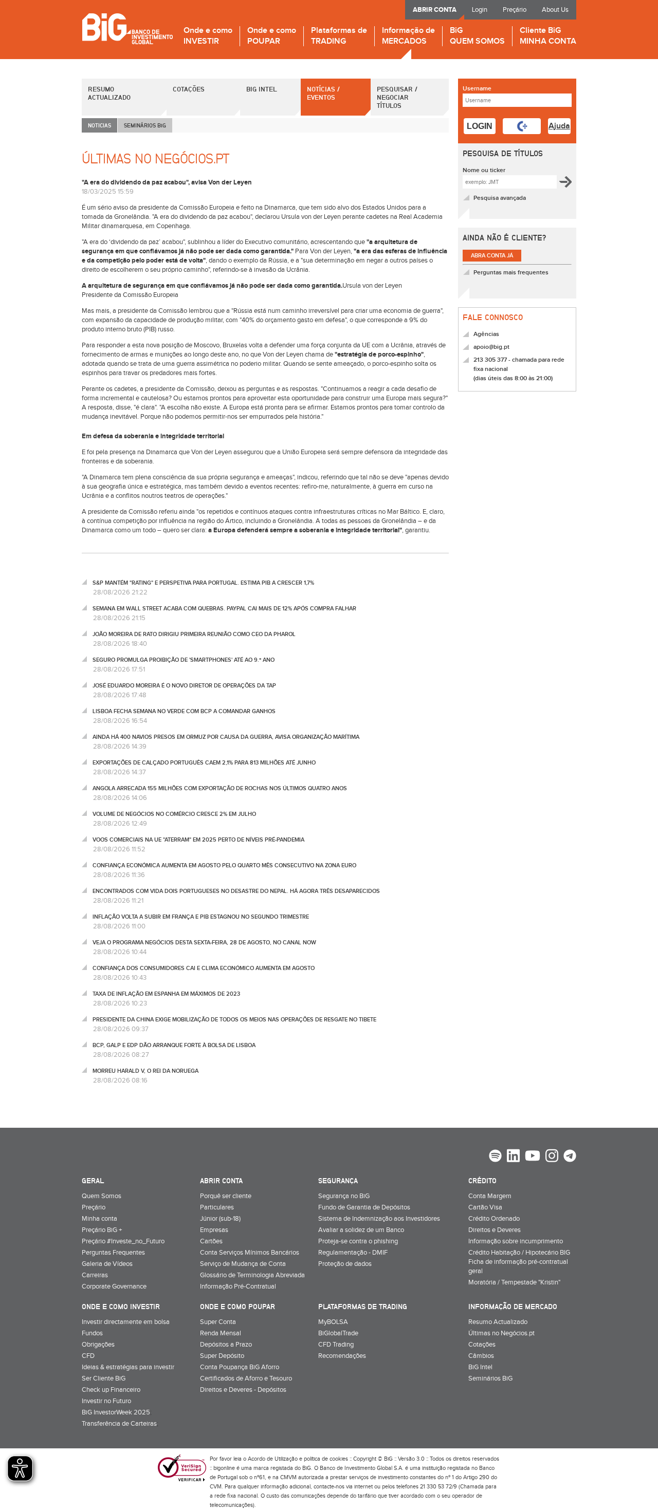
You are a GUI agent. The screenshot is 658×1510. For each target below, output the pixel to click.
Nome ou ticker (484, 170)
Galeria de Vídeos (107, 1264)
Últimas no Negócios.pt (501, 1333)
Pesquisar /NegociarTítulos (397, 97)
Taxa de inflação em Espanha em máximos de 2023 (166, 994)
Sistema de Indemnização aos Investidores (379, 1219)
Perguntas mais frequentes (511, 272)
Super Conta (218, 1322)
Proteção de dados (345, 1264)
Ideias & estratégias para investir (128, 1367)
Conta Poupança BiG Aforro (239, 1367)
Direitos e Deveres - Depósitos (243, 1390)
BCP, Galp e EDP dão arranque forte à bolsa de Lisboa (174, 1045)
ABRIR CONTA (434, 10)
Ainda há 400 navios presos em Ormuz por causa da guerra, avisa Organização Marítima (226, 737)
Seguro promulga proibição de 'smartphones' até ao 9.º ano (184, 660)
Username (477, 88)
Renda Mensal (220, 1333)
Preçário (514, 10)
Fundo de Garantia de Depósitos (364, 1207)
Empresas (214, 1230)
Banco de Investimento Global (127, 28)
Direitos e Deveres (494, 1230)
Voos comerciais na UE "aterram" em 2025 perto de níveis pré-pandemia (198, 839)
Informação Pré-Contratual (238, 1286)
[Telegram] (569, 1157)
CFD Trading (336, 1344)
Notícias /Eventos (323, 93)
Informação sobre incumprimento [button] (515, 1241)
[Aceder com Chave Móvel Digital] (522, 126)
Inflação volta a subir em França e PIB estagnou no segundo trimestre (201, 917)
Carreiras (95, 1275)
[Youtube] (532, 1157)
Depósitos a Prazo (226, 1344)
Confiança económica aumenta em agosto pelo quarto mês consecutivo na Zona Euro (224, 865)
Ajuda (559, 126)
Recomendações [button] (342, 1356)
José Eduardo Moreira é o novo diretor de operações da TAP (184, 685)
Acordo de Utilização (273, 1459)
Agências (486, 334)
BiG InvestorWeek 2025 (116, 1412)
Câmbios (481, 1356)
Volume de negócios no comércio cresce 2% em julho (174, 814)
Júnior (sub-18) (220, 1219)
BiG (477, 36)
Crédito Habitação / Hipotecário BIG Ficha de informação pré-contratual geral (519, 1261)
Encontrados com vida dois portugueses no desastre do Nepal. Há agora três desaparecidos (236, 891)
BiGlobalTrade (338, 1333)
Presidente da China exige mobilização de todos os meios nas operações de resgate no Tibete (234, 1019)
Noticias (99, 125)
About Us (555, 10)
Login (479, 10)
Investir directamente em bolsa (126, 1322)
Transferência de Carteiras (119, 1424)
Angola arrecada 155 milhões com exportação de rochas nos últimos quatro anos (220, 788)
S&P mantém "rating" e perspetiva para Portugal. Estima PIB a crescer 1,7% (203, 583)
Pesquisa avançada (499, 198)
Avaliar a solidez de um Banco (361, 1230)
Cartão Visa (485, 1207)
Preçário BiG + (102, 1230)
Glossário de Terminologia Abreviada (252, 1275)
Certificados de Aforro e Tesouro (246, 1378)
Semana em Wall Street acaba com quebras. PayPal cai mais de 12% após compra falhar (224, 608)
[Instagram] (551, 1157)
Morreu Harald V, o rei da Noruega (145, 1071)
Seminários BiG (490, 1378)
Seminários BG (145, 125)
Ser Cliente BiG (103, 1378)
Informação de (408, 36)
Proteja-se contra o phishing (358, 1241)
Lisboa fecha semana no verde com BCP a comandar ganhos (184, 711)
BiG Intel (261, 89)
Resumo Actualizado (109, 93)
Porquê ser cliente (225, 1196)
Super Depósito (222, 1356)
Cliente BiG (548, 36)
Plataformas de (339, 36)
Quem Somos (101, 1196)
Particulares (217, 1207)
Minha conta (99, 1219)
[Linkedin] (513, 1157)
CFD (88, 1356)
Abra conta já (492, 255)
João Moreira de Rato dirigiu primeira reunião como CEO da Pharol (194, 634)
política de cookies (326, 1459)
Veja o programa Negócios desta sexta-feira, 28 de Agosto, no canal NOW (204, 942)
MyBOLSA (333, 1322)
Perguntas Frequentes (113, 1252)
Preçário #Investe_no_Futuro (123, 1241)
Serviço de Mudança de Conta (243, 1264)
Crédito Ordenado (494, 1219)
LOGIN (479, 126)
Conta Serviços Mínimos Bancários (249, 1252)
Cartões (211, 1241)
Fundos (92, 1333)
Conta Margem (489, 1196)
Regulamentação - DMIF (353, 1252)
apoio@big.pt (491, 347)
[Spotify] (495, 1157)
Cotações (189, 89)
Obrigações (98, 1344)
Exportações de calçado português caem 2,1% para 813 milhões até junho (204, 762)
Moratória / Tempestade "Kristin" (514, 1282)
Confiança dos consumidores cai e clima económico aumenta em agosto (204, 968)
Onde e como (208, 36)
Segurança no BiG (344, 1196)
